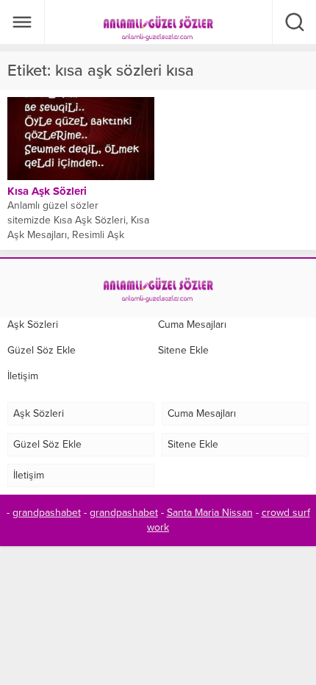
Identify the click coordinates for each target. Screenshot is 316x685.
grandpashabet (46, 512)
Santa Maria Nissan (210, 512)
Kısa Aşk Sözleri (47, 191)
